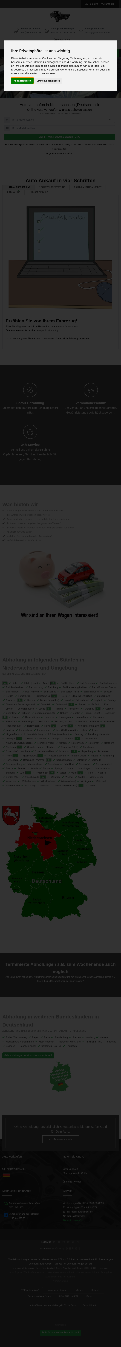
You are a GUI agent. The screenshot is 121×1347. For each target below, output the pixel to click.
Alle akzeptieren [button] (22, 80)
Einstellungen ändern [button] (48, 80)
